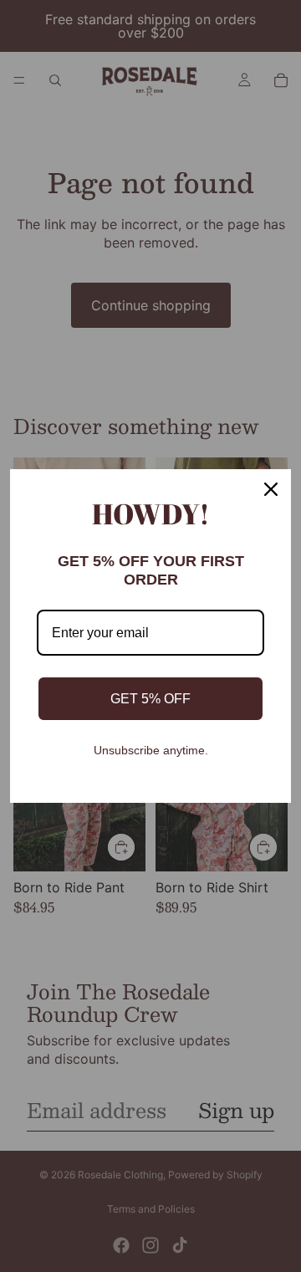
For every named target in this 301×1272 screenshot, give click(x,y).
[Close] (271, 489)
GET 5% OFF (150, 699)
